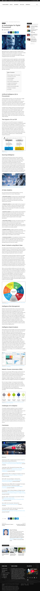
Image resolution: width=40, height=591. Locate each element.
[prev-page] (2, 557)
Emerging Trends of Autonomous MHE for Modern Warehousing (34, 39)
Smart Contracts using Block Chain (13, 81)
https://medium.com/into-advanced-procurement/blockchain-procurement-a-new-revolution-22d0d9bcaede (13, 470)
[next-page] (4, 557)
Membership (5, 568)
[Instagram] (33, 0)
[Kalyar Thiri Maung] (2, 29)
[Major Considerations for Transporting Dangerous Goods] (28, 35)
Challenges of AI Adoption (12, 87)
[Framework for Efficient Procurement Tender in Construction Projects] (22, 550)
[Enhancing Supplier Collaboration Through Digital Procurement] (13, 550)
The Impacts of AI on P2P (12, 76)
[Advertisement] (20, 13)
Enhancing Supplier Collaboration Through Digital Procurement (13, 554)
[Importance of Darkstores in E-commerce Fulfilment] (28, 27)
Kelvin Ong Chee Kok (33, 41)
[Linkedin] (34, 0)
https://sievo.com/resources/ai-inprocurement (10, 504)
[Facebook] (32, 0)
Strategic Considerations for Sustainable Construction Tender (5, 554)
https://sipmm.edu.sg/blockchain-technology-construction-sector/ (13, 510)
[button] (37, 4)
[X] (36, 0)
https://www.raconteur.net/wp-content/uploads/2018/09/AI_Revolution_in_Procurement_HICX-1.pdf (13, 499)
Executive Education (6, 572)
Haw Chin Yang (33, 32)
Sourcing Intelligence (11, 78)
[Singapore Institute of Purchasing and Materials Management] (8, 3)
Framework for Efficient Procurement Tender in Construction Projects (21, 554)
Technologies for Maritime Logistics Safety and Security (34, 30)
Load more (32, 43)
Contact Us (5, 577)
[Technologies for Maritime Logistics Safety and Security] (28, 30)
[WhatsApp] (13, 32)
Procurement (6, 21)
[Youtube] (37, 0)
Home (3, 21)
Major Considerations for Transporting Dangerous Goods (34, 35)
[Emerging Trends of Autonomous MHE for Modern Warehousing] (28, 39)
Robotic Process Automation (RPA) (13, 86)
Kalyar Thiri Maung (6, 29)
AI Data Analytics (10, 79)
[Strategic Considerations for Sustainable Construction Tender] (5, 550)
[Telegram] (18, 32)
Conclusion (9, 89)
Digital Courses (5, 574)
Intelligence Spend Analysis (12, 84)
